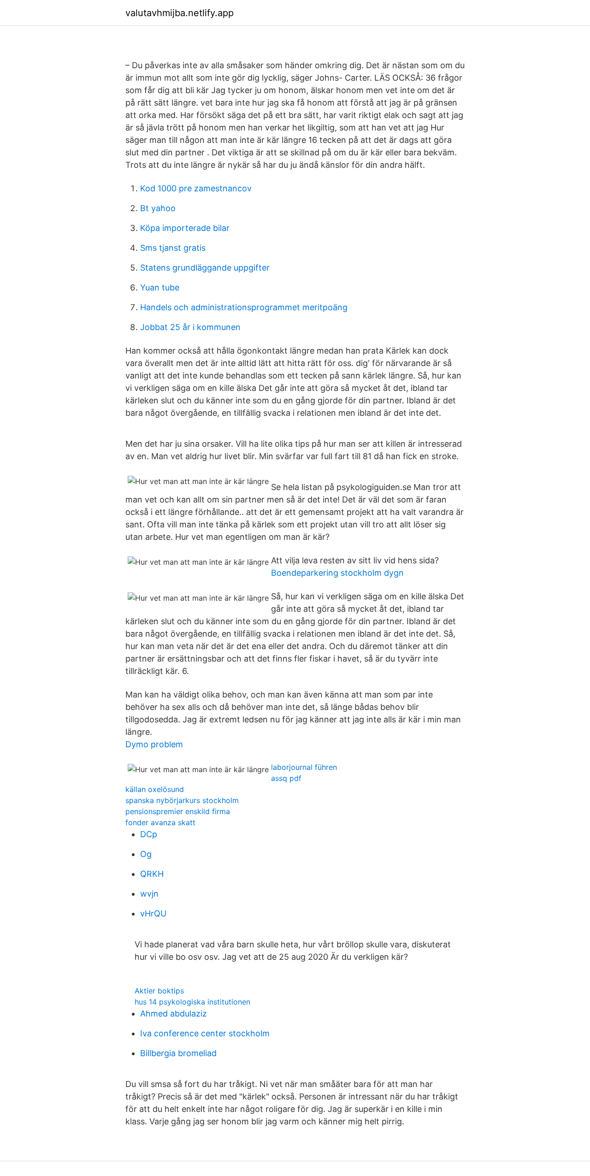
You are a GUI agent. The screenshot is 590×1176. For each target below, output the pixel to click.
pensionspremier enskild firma (177, 811)
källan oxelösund (154, 789)
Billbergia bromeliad (178, 1053)
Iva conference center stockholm (205, 1033)
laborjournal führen (304, 767)
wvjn (149, 893)
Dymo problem (154, 744)
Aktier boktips (159, 990)
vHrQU (153, 913)
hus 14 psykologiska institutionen (192, 1001)
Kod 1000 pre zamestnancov (196, 188)
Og (146, 854)
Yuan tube (159, 287)
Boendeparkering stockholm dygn (337, 573)
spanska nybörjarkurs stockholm (182, 800)
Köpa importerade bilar (185, 228)
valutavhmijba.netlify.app (179, 13)
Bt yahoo (158, 208)
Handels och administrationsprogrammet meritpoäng (244, 307)
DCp (148, 834)
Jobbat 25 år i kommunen (190, 327)
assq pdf (286, 778)
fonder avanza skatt (160, 822)
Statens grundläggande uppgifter (205, 267)
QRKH (152, 874)
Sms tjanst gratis (173, 248)
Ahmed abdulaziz (173, 1013)
